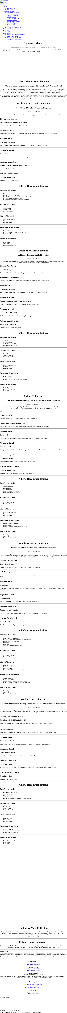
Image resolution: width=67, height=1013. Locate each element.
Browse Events (7, 28)
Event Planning (7, 33)
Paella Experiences (11, 17)
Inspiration (6, 30)
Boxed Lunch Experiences (13, 21)
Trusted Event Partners (12, 36)
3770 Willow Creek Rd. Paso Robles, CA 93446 (33, 963)
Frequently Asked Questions (14, 37)
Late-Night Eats (11, 24)
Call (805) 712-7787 (34, 993)
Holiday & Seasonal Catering (14, 27)
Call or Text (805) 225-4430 (34, 987)
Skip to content (4, 0)
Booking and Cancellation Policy (15, 39)
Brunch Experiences (12, 20)
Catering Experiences (8, 11)
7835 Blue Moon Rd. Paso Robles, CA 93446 (33, 969)
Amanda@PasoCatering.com (34, 984)
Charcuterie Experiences (13, 23)
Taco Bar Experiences (12, 15)
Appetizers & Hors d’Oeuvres (14, 18)
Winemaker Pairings (12, 25)
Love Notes (10, 9)
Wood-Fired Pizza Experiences (14, 14)
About (5, 6)
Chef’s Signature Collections (14, 12)
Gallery (8, 31)
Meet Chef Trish (11, 8)
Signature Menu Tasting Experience (16, 34)
